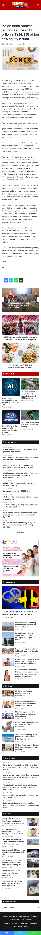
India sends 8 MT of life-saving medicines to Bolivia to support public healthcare (13, 883)
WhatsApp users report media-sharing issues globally (30, 424)
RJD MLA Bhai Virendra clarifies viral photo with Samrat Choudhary (26, 724)
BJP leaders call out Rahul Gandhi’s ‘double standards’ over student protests (25, 703)
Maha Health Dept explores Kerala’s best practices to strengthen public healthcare (13, 821)
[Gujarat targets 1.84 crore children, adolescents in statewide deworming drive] (33, 863)
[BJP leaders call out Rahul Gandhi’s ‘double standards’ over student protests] (8, 704)
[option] (20, 300)
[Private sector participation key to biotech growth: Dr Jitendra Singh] (8, 651)
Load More (20, 533)
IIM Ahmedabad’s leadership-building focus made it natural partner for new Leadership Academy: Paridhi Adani (26, 673)
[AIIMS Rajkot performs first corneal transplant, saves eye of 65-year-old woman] (33, 842)
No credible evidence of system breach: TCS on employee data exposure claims (25, 636)
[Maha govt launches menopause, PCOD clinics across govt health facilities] (33, 832)
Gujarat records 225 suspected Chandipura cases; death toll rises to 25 (13, 852)
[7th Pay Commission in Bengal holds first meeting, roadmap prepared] (8, 747)
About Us (7, 923)
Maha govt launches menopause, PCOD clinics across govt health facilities (12, 831)
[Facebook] (6, 280)
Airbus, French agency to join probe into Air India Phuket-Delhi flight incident (26, 736)
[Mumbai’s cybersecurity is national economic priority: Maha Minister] (8, 715)
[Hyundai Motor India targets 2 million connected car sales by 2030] (11, 417)
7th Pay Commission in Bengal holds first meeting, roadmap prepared (26, 747)
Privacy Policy (23, 923)
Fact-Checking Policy (20, 927)
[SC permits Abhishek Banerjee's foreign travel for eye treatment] (33, 874)
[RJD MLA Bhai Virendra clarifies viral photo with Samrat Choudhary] (8, 726)
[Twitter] (11, 280)
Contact (14, 923)
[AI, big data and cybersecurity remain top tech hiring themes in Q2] (11, 387)
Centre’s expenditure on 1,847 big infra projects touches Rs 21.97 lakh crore (29, 395)
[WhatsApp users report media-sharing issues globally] (30, 415)
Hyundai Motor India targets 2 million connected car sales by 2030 (9, 429)
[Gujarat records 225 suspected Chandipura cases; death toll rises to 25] (33, 853)
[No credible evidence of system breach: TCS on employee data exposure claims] (8, 639)
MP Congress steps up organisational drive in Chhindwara (23, 693)
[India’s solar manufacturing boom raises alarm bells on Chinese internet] (8, 626)
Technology (12, 297)
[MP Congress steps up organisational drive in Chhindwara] (8, 693)
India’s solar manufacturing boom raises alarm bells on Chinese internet (25, 625)
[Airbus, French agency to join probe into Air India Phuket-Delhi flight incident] (8, 738)
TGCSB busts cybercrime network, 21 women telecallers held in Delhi (19, 613)
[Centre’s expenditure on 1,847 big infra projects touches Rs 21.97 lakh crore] (30, 384)
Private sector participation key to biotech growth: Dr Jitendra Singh (19, 305)
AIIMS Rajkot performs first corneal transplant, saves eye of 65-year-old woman (13, 842)
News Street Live (8, 44)
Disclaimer (33, 923)
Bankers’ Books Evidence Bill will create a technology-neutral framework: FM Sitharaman (27, 661)
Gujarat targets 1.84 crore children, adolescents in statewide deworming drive (12, 862)
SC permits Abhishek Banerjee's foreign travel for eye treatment (13, 873)
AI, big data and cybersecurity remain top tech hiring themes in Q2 (10, 401)
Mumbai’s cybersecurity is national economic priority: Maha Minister (25, 714)
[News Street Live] (20, 5)
